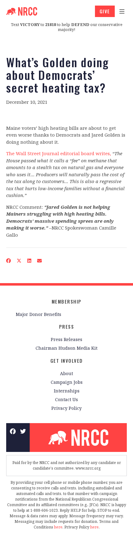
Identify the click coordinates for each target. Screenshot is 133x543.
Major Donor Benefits (38, 314)
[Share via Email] (39, 260)
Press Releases (66, 339)
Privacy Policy (66, 408)
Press (66, 326)
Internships (66, 391)
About (66, 373)
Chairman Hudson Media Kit (66, 348)
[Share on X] (19, 260)
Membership (67, 301)
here (58, 527)
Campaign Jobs (67, 382)
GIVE (105, 11)
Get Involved (66, 360)
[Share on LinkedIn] (29, 260)
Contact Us (66, 399)
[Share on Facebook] (8, 260)
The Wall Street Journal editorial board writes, (58, 153)
